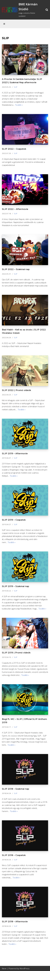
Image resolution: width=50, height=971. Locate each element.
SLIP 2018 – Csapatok (14, 855)
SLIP (15, 87)
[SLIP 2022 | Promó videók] (25, 370)
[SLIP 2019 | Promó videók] (25, 633)
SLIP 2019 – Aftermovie (15, 453)
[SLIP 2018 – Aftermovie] (25, 902)
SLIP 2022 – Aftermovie (15, 209)
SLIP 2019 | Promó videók (16, 652)
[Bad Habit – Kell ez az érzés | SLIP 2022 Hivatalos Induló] (25, 310)
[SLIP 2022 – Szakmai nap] (25, 249)
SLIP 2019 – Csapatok (14, 520)
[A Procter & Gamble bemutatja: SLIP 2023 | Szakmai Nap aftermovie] (25, 59)
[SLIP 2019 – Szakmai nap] (25, 566)
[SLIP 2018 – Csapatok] (25, 835)
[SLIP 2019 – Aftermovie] (25, 434)
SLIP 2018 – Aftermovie (15, 921)
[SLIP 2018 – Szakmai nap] (25, 769)
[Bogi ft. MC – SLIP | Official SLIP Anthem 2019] (25, 699)
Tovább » (19, 105)
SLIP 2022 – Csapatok (14, 149)
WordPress (24, 968)
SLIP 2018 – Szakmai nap (15, 789)
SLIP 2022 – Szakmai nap (16, 269)
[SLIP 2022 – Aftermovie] (25, 189)
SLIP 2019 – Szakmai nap (15, 586)
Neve (4, 968)
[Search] (47, 9)
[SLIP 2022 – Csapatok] (25, 129)
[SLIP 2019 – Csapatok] (25, 500)
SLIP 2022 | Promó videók (16, 390)
